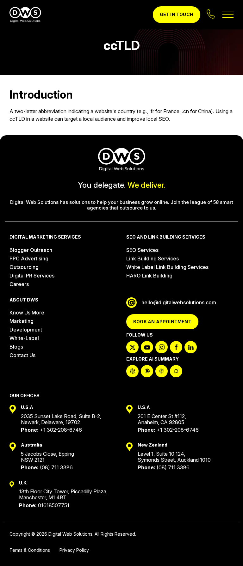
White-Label (24, 338)
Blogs (16, 347)
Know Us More (26, 312)
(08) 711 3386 (56, 467)
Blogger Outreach (30, 250)
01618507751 (53, 505)
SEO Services (142, 250)
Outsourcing (24, 267)
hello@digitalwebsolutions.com (178, 302)
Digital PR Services (31, 275)
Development (25, 329)
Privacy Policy (74, 550)
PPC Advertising (28, 258)
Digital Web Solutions (70, 534)
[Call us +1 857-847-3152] (211, 14)
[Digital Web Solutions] (25, 15)
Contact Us (22, 355)
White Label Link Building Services (167, 267)
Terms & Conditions (29, 550)
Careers (19, 284)
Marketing (21, 321)
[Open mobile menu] (228, 15)
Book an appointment (162, 321)
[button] (227, 550)
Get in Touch (176, 14)
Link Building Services (152, 258)
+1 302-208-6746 (61, 430)
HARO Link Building (149, 275)
